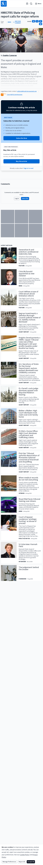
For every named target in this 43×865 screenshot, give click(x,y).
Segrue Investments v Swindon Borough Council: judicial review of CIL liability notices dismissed (29, 317)
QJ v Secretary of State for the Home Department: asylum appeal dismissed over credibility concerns (29, 368)
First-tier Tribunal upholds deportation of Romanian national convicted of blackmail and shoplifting (29, 457)
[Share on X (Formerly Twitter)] (37, 21)
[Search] (31, 4)
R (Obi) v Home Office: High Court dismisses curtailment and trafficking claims (28, 434)
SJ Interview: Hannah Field (28, 545)
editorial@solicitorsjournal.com (27, 91)
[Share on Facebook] (40, 21)
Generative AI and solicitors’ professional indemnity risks (28, 251)
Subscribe (25, 198)
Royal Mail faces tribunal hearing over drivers (29, 500)
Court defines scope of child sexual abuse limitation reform (28, 293)
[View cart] (27, 4)
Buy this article (21, 161)
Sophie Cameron (10, 55)
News (9, 22)
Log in (17, 198)
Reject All (22, 862)
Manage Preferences (9, 862)
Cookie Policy (24, 855)
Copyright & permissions (14, 95)
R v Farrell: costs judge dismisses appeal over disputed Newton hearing (28, 391)
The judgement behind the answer (29, 568)
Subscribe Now (21, 138)
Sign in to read (28, 168)
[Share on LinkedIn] (33, 21)
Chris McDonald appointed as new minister (26, 273)
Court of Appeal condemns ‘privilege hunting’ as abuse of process (27, 520)
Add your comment (18, 22)
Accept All (31, 862)
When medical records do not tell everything (28, 478)
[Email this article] (40, 24)
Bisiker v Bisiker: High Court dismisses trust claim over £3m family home (28, 413)
